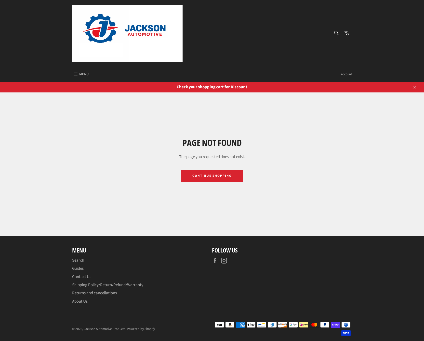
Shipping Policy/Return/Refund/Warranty (107, 285)
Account (346, 74)
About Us (80, 301)
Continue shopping (212, 176)
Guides (78, 268)
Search (78, 260)
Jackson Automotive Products (104, 328)
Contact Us (81, 277)
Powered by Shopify (141, 328)
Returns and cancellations (94, 293)
